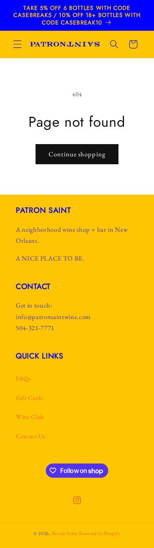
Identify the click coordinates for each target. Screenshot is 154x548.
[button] (17, 44)
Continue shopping (77, 154)
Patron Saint (65, 533)
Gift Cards (29, 398)
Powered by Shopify (99, 533)
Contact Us (30, 436)
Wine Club (30, 417)
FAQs (23, 378)
